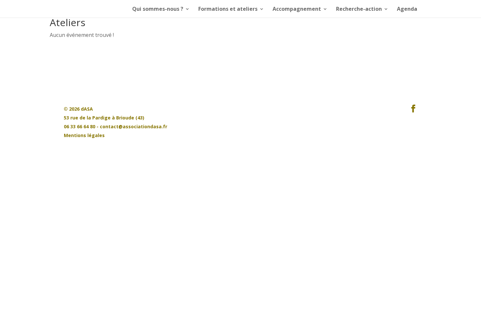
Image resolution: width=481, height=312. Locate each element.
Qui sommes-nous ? (157, 9)
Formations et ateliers (228, 9)
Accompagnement (297, 9)
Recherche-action (359, 9)
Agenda (407, 9)
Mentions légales (84, 135)
